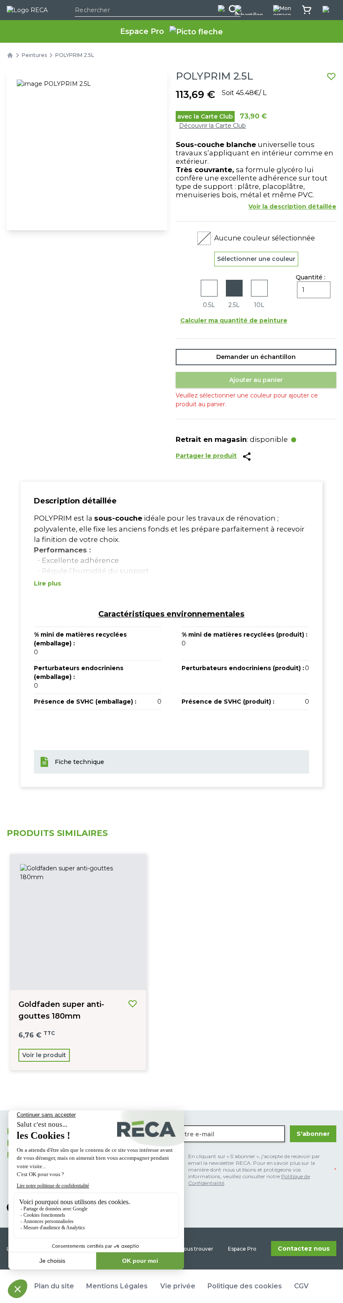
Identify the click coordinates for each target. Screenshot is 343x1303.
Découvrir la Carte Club (212, 125)
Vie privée (177, 1286)
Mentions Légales (117, 1286)
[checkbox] (254, 1170)
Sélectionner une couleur (256, 259)
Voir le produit (44, 1055)
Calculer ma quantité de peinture (233, 320)
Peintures (34, 55)
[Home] (10, 55)
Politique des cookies (244, 1286)
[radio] (209, 295)
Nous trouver (196, 1249)
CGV (301, 1286)
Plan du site (54, 1286)
